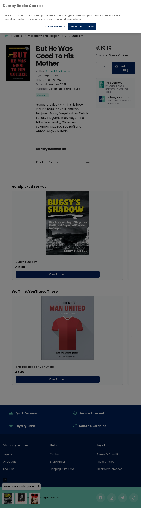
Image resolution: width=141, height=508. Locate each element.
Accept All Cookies (82, 26)
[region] (70, 16)
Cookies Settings (54, 26)
